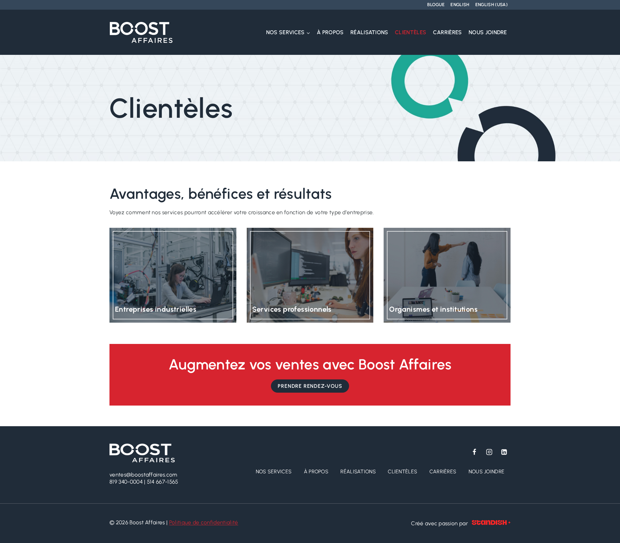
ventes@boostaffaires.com (143, 474)
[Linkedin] (504, 452)
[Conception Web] (491, 523)
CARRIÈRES (447, 32)
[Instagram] (489, 452)
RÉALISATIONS (369, 32)
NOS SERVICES (274, 471)
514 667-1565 (162, 481)
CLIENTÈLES (410, 32)
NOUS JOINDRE (488, 32)
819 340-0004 (126, 481)
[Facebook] (474, 452)
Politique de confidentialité (203, 522)
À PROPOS (330, 32)
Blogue (436, 4)
